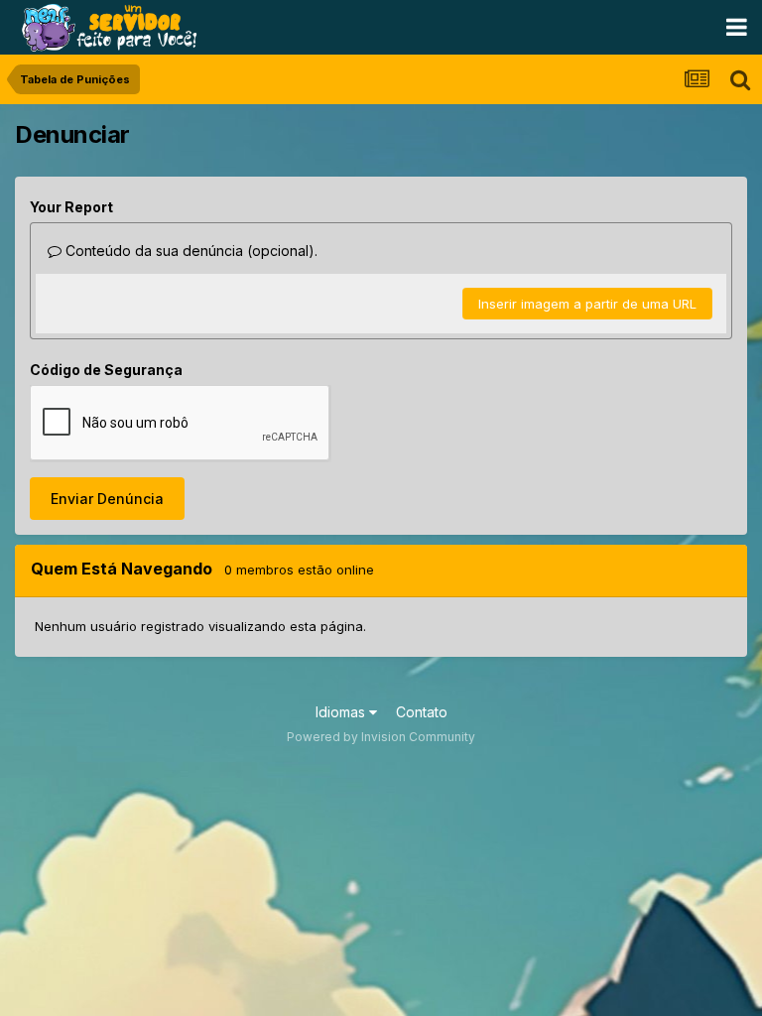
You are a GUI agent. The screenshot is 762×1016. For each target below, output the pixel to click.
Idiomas (342, 711)
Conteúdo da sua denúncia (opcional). (190, 250)
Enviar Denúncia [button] (107, 498)
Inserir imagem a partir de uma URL (587, 304)
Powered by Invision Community (381, 736)
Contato (421, 711)
